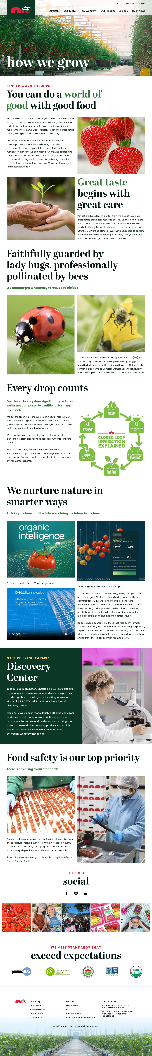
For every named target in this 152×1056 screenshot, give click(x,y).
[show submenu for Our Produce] (116, 10)
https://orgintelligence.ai (40, 583)
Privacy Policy (73, 1013)
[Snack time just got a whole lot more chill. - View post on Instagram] (46, 917)
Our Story (53, 11)
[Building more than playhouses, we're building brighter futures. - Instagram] (76, 917)
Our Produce (108, 11)
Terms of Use (109, 1001)
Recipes (123, 11)
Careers (141, 3)
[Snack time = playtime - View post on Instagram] (135, 917)
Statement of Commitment (81, 1017)
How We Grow (88, 11)
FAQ (117, 3)
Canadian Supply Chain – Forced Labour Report (116, 1006)
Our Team (70, 11)
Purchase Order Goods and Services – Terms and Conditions (117, 1013)
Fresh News (138, 11)
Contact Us (128, 3)
